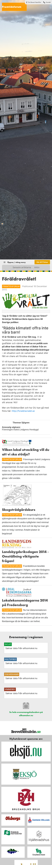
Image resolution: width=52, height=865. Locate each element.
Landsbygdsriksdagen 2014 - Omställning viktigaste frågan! (25, 556)
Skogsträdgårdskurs (18, 509)
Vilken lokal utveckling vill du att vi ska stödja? (25, 452)
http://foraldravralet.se (23, 411)
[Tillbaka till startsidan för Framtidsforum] (13, 5)
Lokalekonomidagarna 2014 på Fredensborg (25, 602)
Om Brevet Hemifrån (34, 2)
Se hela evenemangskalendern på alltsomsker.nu (26, 714)
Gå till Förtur (42, 262)
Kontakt (48, 2)
